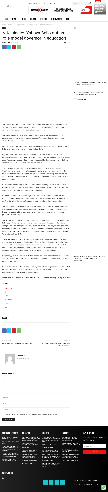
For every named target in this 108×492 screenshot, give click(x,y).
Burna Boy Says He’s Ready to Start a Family (10, 438)
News (10, 25)
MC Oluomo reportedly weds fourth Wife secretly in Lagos (56, 344)
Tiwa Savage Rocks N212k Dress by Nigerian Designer (71, 461)
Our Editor (7, 42)
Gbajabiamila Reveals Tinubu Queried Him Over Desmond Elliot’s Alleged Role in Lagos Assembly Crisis (99, 8)
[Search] (90, 3)
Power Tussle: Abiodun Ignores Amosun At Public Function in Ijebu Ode (10, 455)
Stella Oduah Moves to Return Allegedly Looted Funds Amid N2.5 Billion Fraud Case (30, 445)
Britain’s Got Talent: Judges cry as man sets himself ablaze (70, 439)
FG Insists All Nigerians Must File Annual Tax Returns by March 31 (29, 462)
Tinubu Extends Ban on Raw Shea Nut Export (29, 451)
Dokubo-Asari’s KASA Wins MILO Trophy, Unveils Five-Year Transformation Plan (90, 84)
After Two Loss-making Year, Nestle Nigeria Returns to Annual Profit (31, 456)
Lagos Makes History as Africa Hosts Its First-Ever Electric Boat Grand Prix (51, 456)
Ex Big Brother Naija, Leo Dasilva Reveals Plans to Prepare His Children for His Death (10, 448)
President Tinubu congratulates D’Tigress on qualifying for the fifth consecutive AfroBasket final (51, 463)
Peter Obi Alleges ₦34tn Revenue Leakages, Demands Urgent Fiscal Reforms (31, 439)
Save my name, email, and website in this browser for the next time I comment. (32, 414)
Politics (98, 1)
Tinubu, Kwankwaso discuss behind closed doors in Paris (9, 461)
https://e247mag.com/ (23, 358)
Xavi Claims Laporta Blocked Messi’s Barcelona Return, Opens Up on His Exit (51, 439)
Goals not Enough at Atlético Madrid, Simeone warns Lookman (50, 446)
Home (4, 25)
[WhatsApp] (19, 47)
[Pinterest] (14, 47)
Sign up (94, 452)
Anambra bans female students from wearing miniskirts (70, 450)
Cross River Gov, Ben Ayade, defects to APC (17, 343)
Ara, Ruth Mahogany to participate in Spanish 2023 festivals (71, 445)
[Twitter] (9, 47)
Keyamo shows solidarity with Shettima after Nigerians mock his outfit (70, 456)
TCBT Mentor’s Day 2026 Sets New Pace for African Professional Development (88, 93)
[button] (4, 487)
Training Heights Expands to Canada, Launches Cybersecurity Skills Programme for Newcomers (89, 258)
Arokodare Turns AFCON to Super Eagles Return (50, 451)
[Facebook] (4, 47)
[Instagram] (51, 482)
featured (11, 318)
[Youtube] (62, 482)
